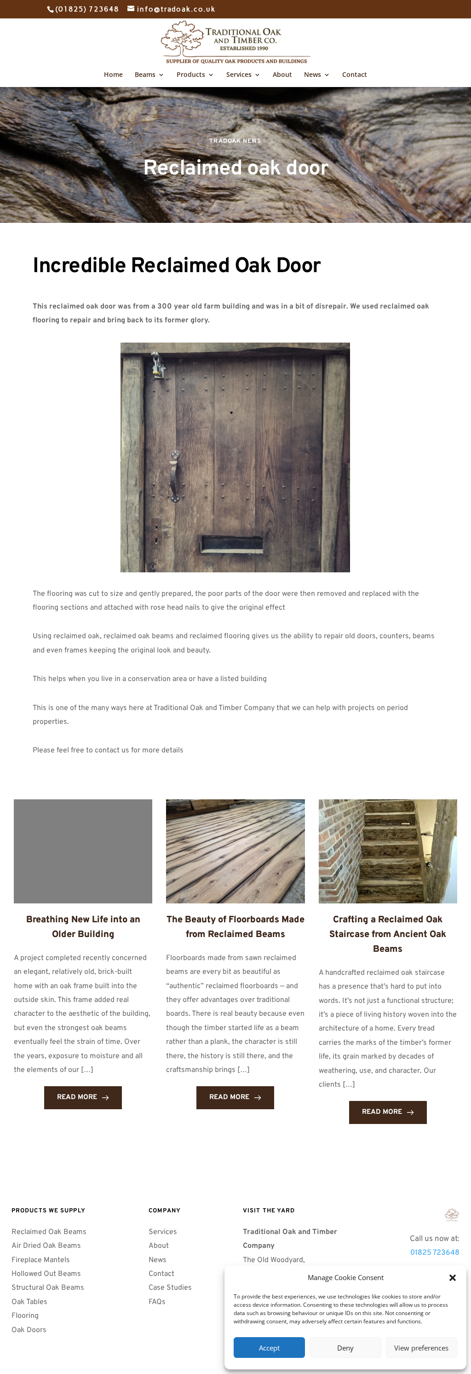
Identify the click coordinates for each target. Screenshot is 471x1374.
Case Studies (170, 1287)
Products (191, 75)
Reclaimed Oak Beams (48, 1232)
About (282, 75)
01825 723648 (435, 1253)
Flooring (25, 1316)
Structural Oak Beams (48, 1287)
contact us (112, 750)
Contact (354, 75)
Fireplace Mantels (40, 1260)
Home (113, 75)
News (312, 75)
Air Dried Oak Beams (47, 1246)
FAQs (158, 1302)
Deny (345, 1347)
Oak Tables (29, 1302)
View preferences (421, 1347)
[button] (452, 1277)
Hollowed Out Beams (46, 1274)
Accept (269, 1347)
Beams (145, 75)
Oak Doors (29, 1330)
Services (239, 75)
